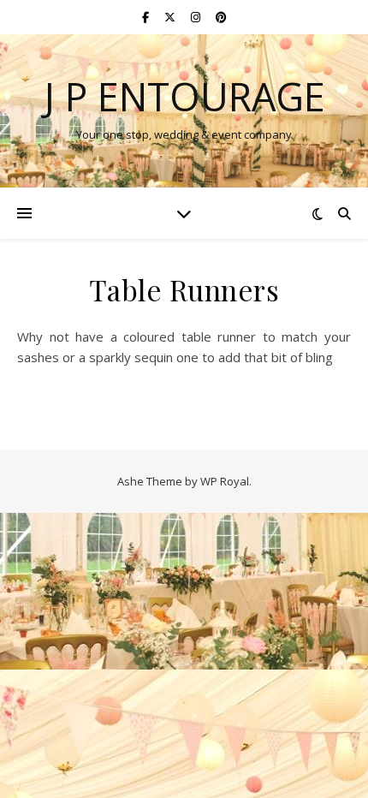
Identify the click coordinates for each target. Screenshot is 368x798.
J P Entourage (184, 96)
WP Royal (224, 481)
